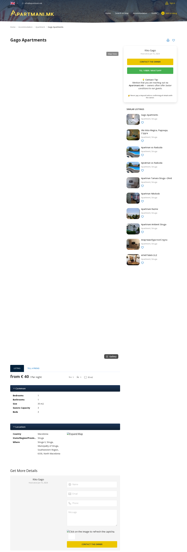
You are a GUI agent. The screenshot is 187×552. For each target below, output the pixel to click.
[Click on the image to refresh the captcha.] (91, 531)
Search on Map (122, 13)
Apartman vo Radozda (151, 147)
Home (108, 13)
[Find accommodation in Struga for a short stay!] (32, 13)
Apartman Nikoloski (150, 193)
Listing (17, 368)
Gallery (113, 356)
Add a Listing (171, 13)
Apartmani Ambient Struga (153, 224)
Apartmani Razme (149, 209)
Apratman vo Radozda (151, 162)
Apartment (40, 27)
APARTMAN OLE (149, 255)
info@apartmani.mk (33, 3)
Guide (154, 13)
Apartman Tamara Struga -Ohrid (156, 178)
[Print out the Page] (168, 40)
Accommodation (140, 13)
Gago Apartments (149, 114)
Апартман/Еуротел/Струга (154, 239)
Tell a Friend (33, 368)
